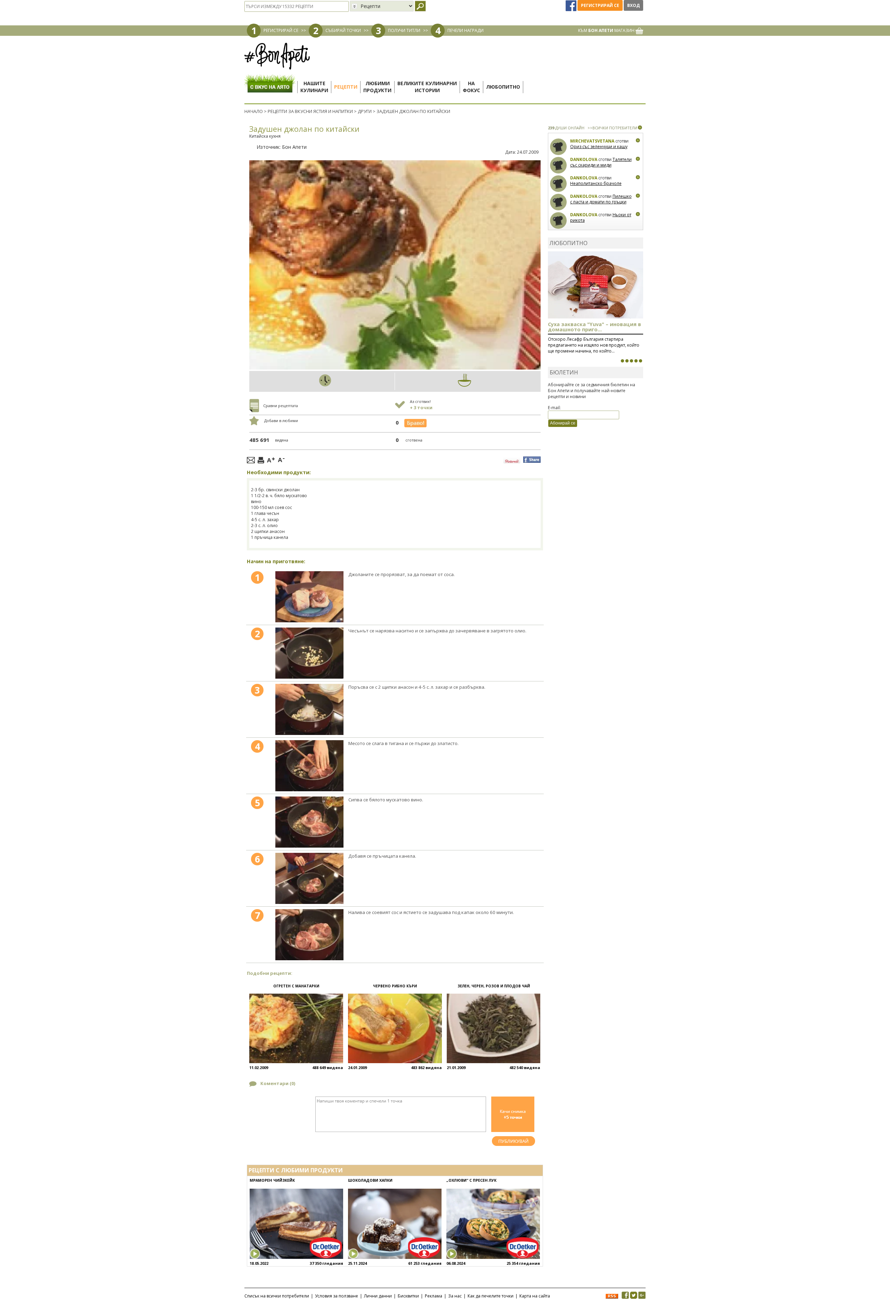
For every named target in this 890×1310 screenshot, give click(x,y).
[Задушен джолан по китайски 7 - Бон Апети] (309, 934)
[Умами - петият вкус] (636, 361)
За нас (455, 1296)
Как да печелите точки (490, 1296)
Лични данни (378, 1296)
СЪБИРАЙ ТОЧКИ (343, 30)
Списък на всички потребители (276, 1296)
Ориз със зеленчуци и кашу (599, 146)
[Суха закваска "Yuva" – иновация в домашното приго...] (622, 361)
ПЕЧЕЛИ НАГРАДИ (465, 30)
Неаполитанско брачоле (596, 183)
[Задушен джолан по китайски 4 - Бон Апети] (309, 765)
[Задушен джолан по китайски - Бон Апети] (309, 596)
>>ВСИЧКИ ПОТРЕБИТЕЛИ (612, 127)
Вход (633, 5)
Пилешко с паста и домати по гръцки (601, 199)
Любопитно (503, 86)
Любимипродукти (377, 87)
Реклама (433, 1296)
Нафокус (471, 87)
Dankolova (583, 159)
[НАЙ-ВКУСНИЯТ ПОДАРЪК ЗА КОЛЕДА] (631, 361)
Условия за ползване (336, 1296)
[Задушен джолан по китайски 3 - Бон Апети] (309, 709)
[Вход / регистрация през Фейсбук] (571, 5)
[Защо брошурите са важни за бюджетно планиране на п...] (640, 361)
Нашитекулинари (314, 87)
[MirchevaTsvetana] (558, 146)
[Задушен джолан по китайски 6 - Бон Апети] (309, 878)
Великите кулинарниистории (427, 87)
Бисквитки (408, 1296)
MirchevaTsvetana (592, 141)
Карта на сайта (534, 1296)
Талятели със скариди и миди (601, 162)
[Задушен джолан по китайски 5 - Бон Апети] (309, 822)
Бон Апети (294, 147)
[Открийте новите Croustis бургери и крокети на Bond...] (627, 361)
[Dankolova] (558, 165)
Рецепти (345, 86)
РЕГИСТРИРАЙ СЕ (281, 30)
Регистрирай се (600, 5)
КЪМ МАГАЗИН (607, 30)
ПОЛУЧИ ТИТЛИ (404, 30)
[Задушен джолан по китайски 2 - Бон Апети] (309, 653)
